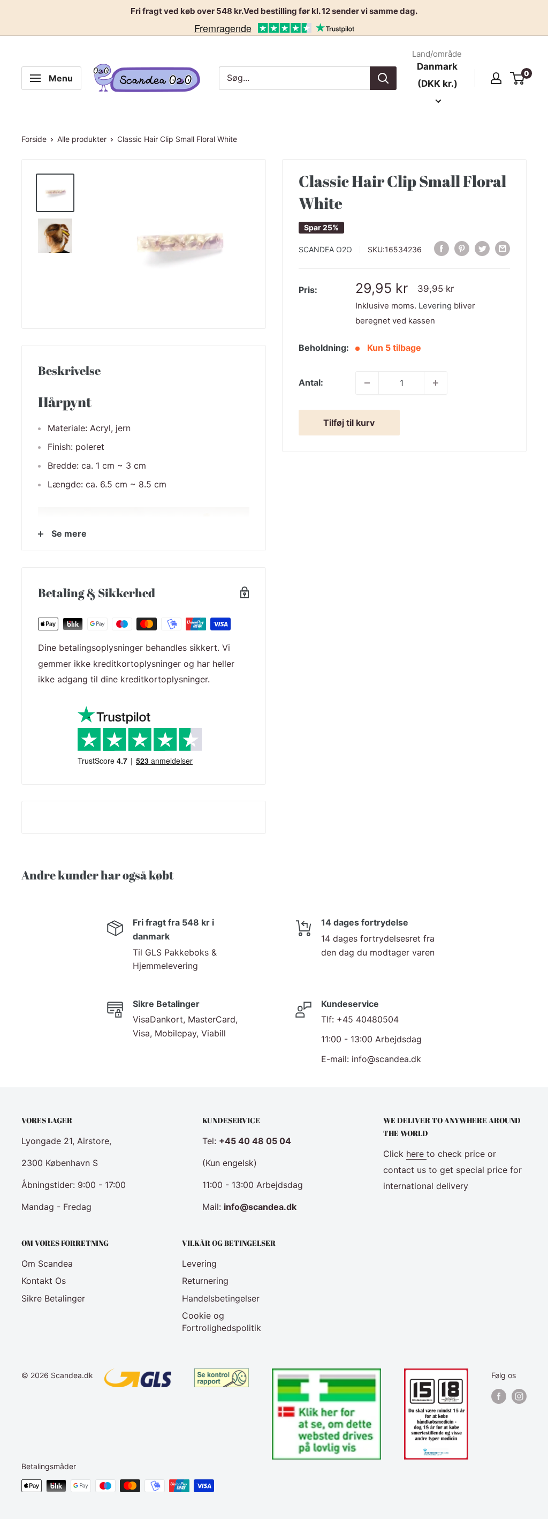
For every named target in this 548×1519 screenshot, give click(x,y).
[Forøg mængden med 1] (435, 383)
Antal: (311, 382)
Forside (34, 139)
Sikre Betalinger (53, 1298)
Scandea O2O (325, 249)
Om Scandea (47, 1263)
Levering (435, 305)
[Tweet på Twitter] (482, 248)
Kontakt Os (43, 1280)
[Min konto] (496, 78)
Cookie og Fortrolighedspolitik (221, 1321)
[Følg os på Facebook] (498, 1395)
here (416, 1153)
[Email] (502, 248)
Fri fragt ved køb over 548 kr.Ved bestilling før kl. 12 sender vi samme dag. (274, 11)
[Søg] (383, 78)
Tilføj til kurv (349, 422)
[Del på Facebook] (441, 248)
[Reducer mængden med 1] (367, 383)
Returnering (205, 1280)
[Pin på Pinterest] (461, 248)
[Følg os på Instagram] (519, 1395)
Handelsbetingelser (221, 1298)
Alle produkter (81, 139)
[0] (517, 78)
